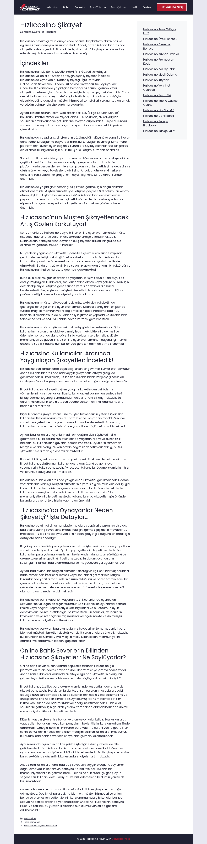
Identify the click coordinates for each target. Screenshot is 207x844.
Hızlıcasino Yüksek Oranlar (161, 54)
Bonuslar (80, 7)
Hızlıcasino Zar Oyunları (159, 69)
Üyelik (134, 7)
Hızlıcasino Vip (32, 822)
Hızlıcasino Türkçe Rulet (159, 131)
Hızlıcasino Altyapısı (156, 80)
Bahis (66, 7)
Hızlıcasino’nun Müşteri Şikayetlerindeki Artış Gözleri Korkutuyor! (63, 72)
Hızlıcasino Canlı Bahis (158, 116)
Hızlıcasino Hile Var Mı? (158, 110)
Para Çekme (118, 7)
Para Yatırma (98, 7)
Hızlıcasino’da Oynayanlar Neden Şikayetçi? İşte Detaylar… (60, 80)
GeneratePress (121, 838)
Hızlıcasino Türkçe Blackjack (155, 123)
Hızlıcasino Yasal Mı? (157, 95)
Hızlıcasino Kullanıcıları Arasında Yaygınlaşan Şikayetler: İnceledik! (65, 76)
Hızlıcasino (52, 7)
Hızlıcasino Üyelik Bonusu (160, 39)
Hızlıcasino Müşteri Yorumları (40, 825)
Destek (147, 7)
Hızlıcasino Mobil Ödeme (160, 75)
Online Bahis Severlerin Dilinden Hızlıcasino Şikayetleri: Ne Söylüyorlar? (68, 84)
